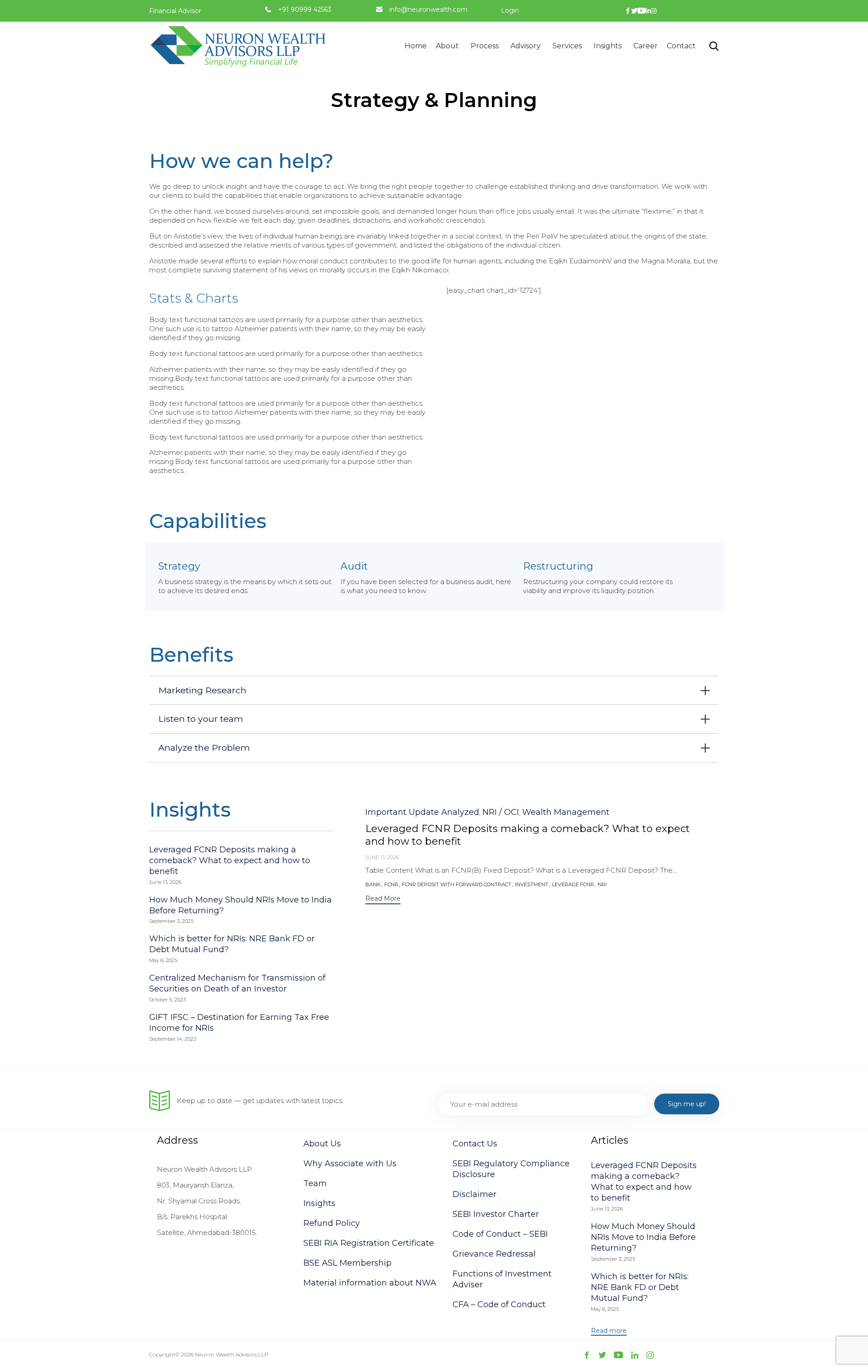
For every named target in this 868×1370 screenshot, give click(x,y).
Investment (531, 885)
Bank (373, 885)
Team (315, 1183)
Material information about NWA (369, 1283)
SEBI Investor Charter (496, 1214)
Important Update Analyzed (422, 812)
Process (485, 46)
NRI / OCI (500, 812)
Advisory (525, 46)
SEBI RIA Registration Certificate (368, 1243)
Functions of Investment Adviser (502, 1279)
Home (416, 46)
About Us (322, 1144)
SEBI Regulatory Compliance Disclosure (511, 1169)
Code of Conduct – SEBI (500, 1234)
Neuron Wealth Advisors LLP (232, 1354)
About (447, 46)
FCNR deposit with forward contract (456, 885)
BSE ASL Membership (347, 1263)
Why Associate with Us (349, 1164)
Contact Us (475, 1144)
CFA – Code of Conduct (499, 1304)
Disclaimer (474, 1194)
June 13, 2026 (382, 857)
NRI (602, 885)
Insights (608, 46)
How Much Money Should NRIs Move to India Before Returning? (643, 1237)
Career (645, 46)
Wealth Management (565, 812)
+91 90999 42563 (304, 9)
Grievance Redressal (494, 1254)
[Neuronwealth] (239, 46)
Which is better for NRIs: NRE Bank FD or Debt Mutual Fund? (640, 1287)
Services (567, 46)
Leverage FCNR (573, 885)
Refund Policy (331, 1223)
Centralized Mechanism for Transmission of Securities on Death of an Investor (237, 983)
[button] (383, 899)
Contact (681, 46)
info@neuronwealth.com (428, 9)
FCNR (391, 885)
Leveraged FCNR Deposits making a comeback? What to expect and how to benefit (229, 860)
